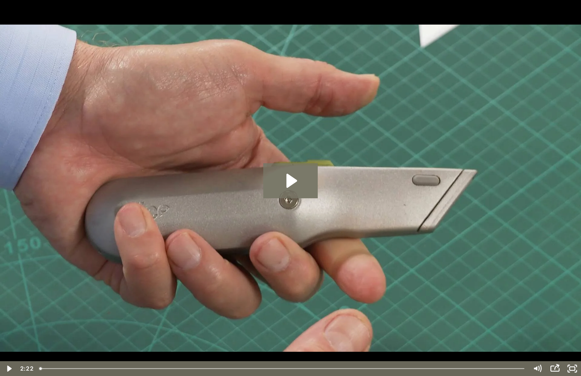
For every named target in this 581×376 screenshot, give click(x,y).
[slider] (282, 368)
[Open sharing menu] (555, 368)
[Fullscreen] (572, 368)
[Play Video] (8, 368)
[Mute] (537, 368)
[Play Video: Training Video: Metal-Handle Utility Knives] (290, 180)
